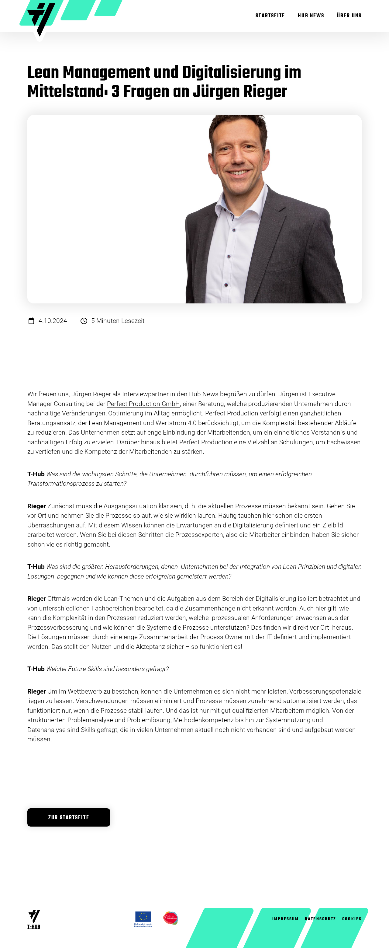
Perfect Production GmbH (143, 404)
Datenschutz (320, 919)
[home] (41, 22)
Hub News (311, 16)
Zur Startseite (68, 818)
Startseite (270, 16)
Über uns (349, 16)
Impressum (285, 919)
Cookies (352, 919)
